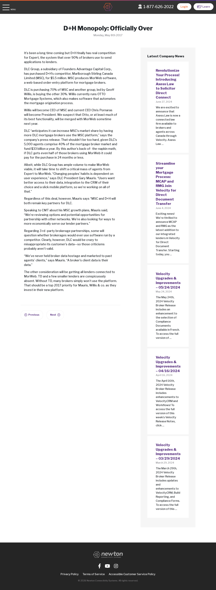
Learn (206, 6)
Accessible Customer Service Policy (132, 574)
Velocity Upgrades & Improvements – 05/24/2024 (168, 280)
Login (184, 6)
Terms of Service (94, 574)
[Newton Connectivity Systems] (108, 7)
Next (53, 314)
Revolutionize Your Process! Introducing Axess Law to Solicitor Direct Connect (168, 83)
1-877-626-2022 (158, 6)
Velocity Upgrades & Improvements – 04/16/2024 (168, 364)
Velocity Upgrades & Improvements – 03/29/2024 (168, 452)
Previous (33, 314)
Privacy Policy (70, 574)
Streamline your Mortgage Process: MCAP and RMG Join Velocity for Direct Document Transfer (166, 183)
